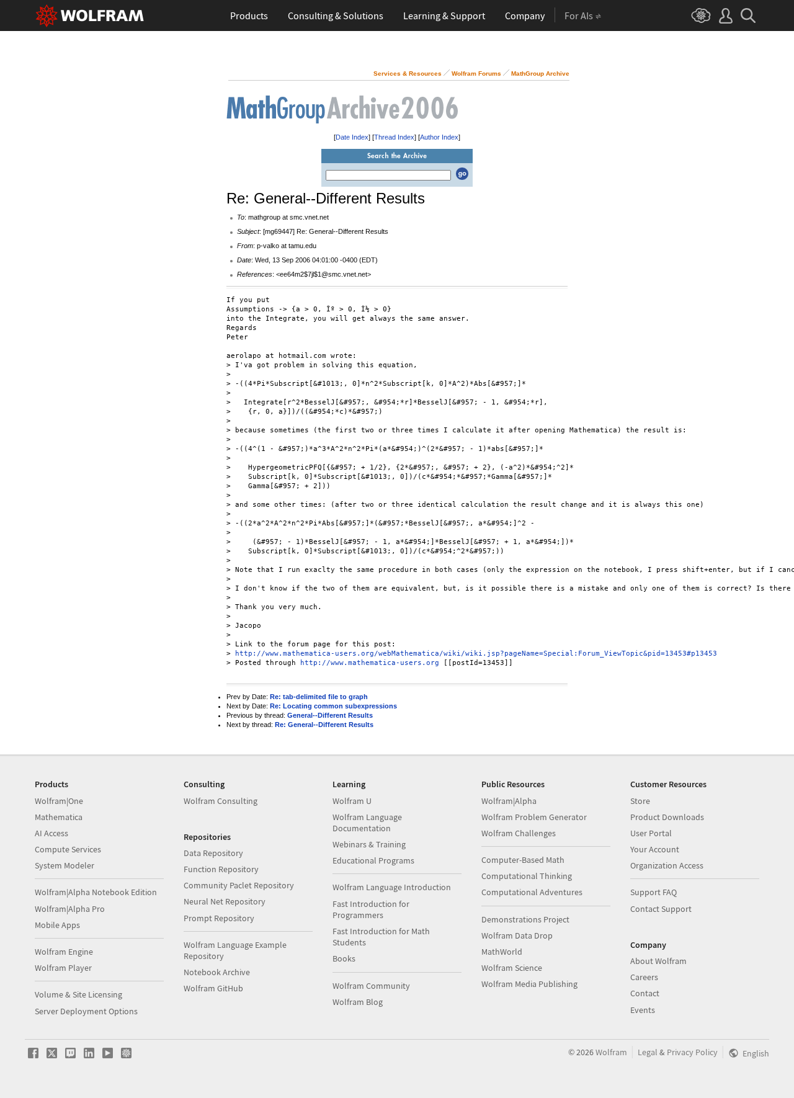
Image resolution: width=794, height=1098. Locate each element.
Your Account (654, 849)
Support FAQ (653, 892)
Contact (644, 993)
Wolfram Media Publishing (529, 983)
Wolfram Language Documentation (367, 822)
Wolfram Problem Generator (534, 817)
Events (642, 1009)
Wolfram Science (511, 967)
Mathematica (59, 817)
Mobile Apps (57, 925)
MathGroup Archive (540, 73)
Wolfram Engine (64, 951)
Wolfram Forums (476, 73)
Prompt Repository (219, 918)
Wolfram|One (59, 800)
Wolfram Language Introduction (391, 887)
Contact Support (661, 908)
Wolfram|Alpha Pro (70, 908)
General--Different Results (330, 715)
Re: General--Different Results (324, 724)
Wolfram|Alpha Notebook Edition (96, 892)
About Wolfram (658, 960)
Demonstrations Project (525, 919)
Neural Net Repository (224, 901)
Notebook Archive (217, 972)
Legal (648, 1052)
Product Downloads (667, 817)
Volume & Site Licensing (78, 994)
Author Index (439, 137)
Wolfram (611, 1052)
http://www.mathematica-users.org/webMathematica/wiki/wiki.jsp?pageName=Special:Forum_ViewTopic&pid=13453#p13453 (476, 653)
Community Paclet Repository (239, 885)
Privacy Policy (692, 1052)
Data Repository (213, 853)
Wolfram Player (63, 967)
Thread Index (394, 137)
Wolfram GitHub (213, 988)
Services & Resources (407, 73)
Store (640, 800)
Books (343, 958)
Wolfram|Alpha (509, 800)
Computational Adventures (531, 892)
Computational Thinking (526, 876)
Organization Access (666, 865)
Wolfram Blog (357, 1001)
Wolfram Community (371, 985)
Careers (644, 977)
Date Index (352, 137)
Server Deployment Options (86, 1011)
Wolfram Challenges (518, 833)
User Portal (651, 833)
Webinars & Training (369, 844)
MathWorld (501, 951)
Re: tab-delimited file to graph (319, 696)
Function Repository (221, 869)
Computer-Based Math (522, 859)
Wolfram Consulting (220, 800)
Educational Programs (373, 860)
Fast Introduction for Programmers (370, 909)
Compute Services (68, 849)
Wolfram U (352, 800)
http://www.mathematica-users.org (369, 663)
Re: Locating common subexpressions (333, 706)
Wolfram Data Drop (517, 935)
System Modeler (64, 865)
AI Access (51, 833)
